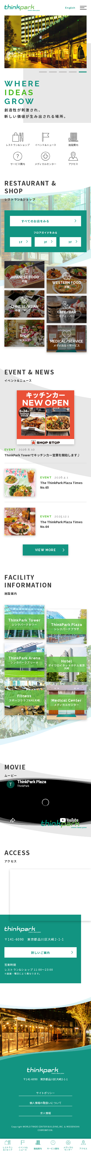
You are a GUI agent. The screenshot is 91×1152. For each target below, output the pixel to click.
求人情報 (45, 1113)
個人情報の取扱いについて (45, 1103)
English (70, 7)
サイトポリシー (45, 1093)
